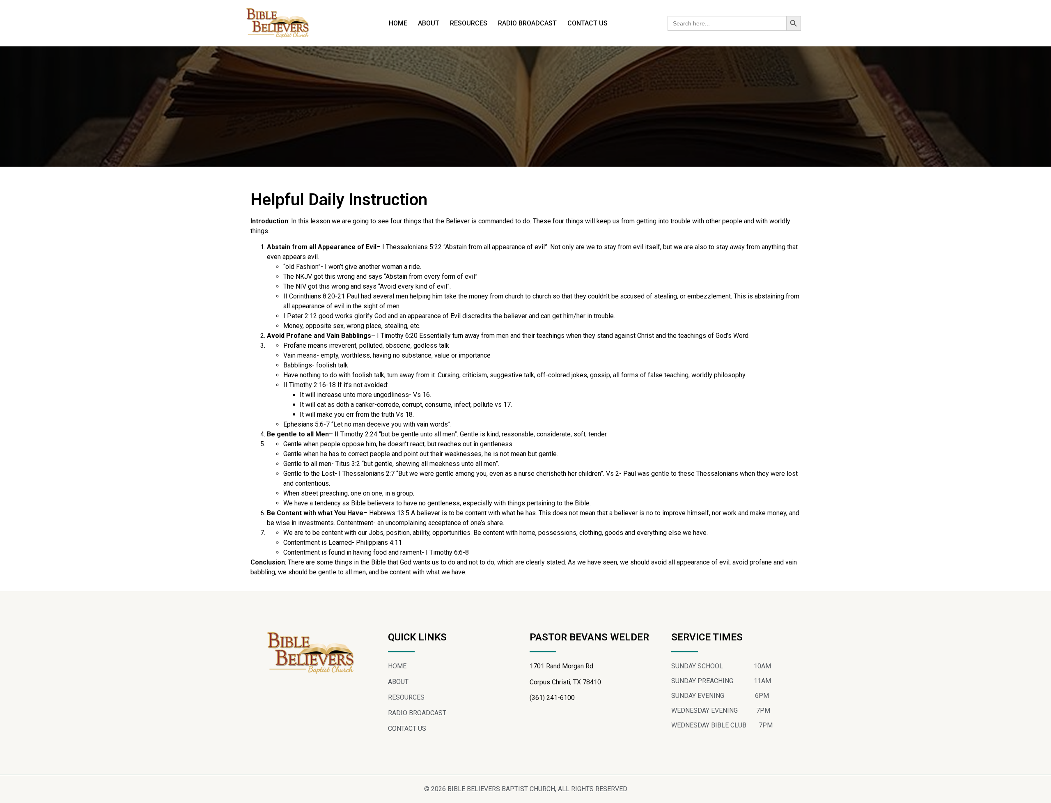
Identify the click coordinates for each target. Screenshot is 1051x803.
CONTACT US (587, 23)
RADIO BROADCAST (527, 23)
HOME (398, 23)
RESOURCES (468, 23)
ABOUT (428, 23)
